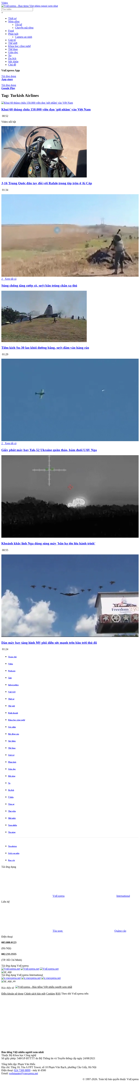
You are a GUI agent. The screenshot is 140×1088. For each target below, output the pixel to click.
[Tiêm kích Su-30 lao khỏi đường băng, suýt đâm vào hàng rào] (44, 341)
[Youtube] (27, 1046)
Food (11, 30)
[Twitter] (78, 1020)
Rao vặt (11, 860)
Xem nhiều (12, 825)
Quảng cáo (120, 930)
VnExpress (59, 895)
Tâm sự (11, 804)
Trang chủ (12, 657)
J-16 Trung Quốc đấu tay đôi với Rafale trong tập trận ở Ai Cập (46, 183)
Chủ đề (12, 64)
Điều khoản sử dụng (12, 993)
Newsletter (12, 846)
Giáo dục (13, 52)
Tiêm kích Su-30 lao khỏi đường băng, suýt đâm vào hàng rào (45, 347)
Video (4, 2)
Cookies (50, 993)
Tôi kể (18, 24)
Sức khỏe (13, 61)
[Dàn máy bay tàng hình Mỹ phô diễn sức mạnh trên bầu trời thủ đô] (70, 636)
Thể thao (13, 49)
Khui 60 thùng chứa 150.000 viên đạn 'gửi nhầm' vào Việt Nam (46, 109)
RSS (58, 993)
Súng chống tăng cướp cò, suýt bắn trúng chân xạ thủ (39, 285)
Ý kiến (10, 797)
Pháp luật (13, 33)
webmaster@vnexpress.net (23, 1073)
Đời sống (11, 776)
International (123, 895)
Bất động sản (13, 734)
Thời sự (12, 18)
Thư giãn (12, 811)
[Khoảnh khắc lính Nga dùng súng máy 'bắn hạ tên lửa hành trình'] (70, 536)
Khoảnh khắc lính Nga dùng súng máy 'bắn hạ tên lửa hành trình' (48, 543)
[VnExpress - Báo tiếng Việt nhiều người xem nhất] (29, 5)
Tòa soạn (58, 930)
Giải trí (12, 40)
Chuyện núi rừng (24, 27)
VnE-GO (12, 692)
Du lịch (12, 58)
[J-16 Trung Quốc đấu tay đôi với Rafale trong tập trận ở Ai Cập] (44, 176)
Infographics (13, 685)
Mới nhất (12, 818)
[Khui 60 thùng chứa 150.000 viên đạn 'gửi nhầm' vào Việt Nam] (37, 102)
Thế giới (12, 43)
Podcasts (11, 671)
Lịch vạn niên (13, 853)
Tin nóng (12, 832)
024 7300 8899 (22, 1070)
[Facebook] (27, 1020)
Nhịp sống (13, 21)
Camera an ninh (23, 36)
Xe (9, 55)
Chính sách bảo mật (34, 993)
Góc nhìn (12, 727)
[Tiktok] (78, 1046)
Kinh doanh (13, 713)
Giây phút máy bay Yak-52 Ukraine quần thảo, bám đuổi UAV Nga (49, 450)
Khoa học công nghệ (19, 46)
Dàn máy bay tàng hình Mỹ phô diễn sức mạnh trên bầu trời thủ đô (49, 642)
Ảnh (10, 678)
